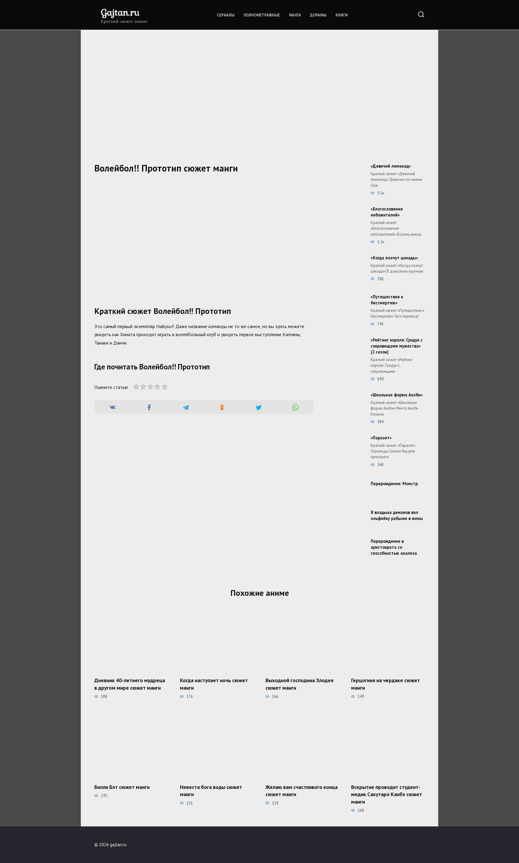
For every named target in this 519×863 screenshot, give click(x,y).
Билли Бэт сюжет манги (122, 786)
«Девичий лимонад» (391, 166)
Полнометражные (262, 15)
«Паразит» (381, 437)
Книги (341, 15)
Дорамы (318, 15)
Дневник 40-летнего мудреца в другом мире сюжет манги (129, 684)
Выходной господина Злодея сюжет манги (299, 684)
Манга (295, 15)
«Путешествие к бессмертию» (387, 300)
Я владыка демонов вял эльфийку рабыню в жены (397, 515)
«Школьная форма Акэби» (397, 395)
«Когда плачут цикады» (394, 258)
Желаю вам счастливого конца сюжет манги (302, 790)
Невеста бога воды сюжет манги (211, 790)
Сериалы (226, 15)
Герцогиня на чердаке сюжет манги (385, 684)
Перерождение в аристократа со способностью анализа (394, 547)
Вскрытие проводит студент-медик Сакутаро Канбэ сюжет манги (386, 794)
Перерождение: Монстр (394, 483)
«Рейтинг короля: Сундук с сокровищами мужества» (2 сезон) (397, 346)
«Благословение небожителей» (387, 212)
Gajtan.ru (120, 12)
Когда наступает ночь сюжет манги (214, 684)
